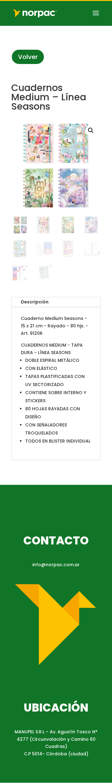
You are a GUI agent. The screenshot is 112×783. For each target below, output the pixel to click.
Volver (28, 56)
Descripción (35, 302)
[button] (90, 130)
